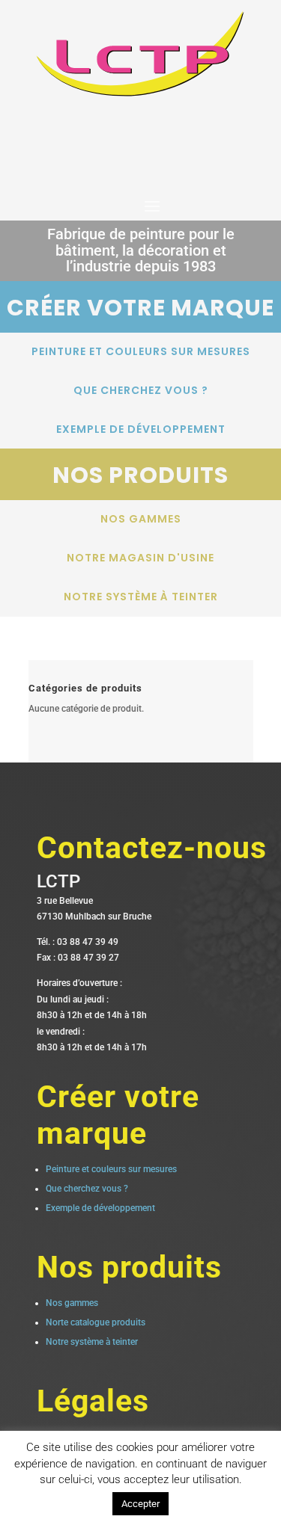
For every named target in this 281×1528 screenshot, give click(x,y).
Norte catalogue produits (95, 1322)
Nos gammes (140, 518)
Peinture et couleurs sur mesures (140, 351)
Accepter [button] (140, 1503)
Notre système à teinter (141, 596)
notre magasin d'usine (140, 557)
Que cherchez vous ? (140, 390)
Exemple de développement (141, 429)
